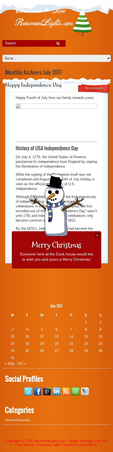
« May (9, 363)
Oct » (22, 363)
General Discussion (17, 420)
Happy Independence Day (33, 84)
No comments (94, 88)
